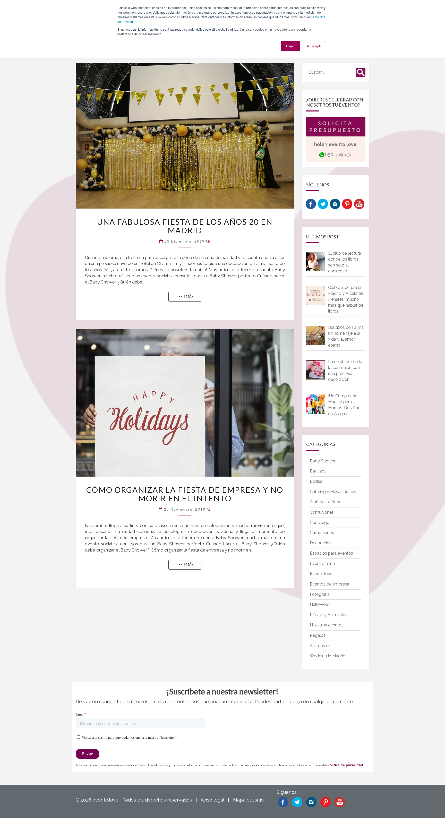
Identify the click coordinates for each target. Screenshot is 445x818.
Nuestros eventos (327, 625)
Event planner (323, 563)
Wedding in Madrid (327, 655)
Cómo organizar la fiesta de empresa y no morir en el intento (184, 494)
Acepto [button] (290, 46)
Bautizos (318, 471)
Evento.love (321, 573)
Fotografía (320, 594)
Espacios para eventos (331, 553)
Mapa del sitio (248, 800)
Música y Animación (329, 614)
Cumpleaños (322, 532)
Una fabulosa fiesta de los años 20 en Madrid (184, 226)
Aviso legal (212, 800)
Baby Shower (322, 461)
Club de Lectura (325, 502)
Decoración (321, 542)
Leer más (188, 296)
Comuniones (322, 512)
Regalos (318, 635)
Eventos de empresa (329, 584)
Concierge (319, 522)
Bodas (316, 481)
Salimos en (320, 645)
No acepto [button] (314, 46)
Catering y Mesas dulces (333, 491)
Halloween (320, 604)
